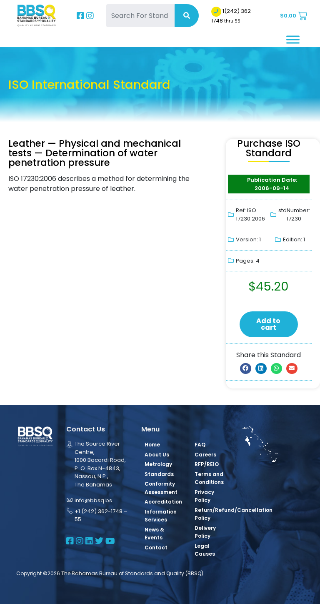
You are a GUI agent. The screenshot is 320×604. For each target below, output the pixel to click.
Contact (156, 547)
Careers (205, 454)
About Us (157, 454)
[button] (245, 368)
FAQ (200, 444)
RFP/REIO (207, 464)
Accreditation (163, 501)
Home (152, 444)
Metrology (158, 464)
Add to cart (268, 324)
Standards (159, 474)
